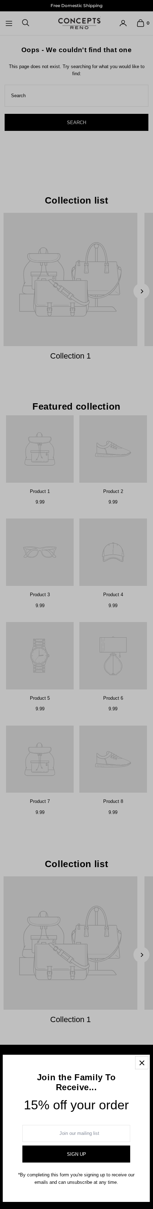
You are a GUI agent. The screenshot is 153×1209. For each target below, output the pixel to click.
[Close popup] (142, 1063)
